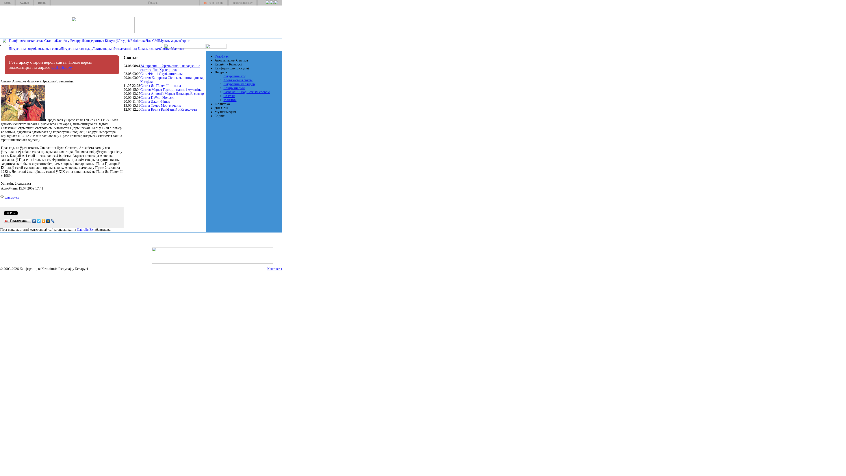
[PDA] (263, 4)
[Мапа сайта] (67, 2)
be (205, 2)
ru (210, 2)
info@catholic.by (242, 2)
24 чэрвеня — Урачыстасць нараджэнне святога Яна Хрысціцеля (170, 68)
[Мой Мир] (48, 221)
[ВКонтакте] (34, 221)
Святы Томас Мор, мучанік (160, 105)
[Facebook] (276, 4)
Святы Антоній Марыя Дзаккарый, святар (172, 93)
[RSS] (267, 4)
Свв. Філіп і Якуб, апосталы (161, 74)
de (221, 2)
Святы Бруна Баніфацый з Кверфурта (168, 109)
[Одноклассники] (43, 221)
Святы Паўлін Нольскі (157, 97)
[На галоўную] (16, 21)
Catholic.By (85, 229)
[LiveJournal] (52, 221)
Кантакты (274, 269)
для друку (11, 197)
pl (213, 2)
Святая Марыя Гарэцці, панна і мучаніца (171, 89)
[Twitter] (272, 4)
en (217, 2)
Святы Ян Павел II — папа (160, 85)
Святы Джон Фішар (155, 101)
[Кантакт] (61, 2)
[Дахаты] (56, 2)
